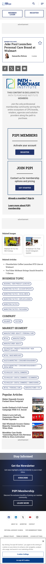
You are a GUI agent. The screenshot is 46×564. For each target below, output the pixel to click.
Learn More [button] (23, 503)
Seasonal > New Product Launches (17, 284)
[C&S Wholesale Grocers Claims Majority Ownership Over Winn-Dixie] (38, 426)
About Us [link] (14, 524)
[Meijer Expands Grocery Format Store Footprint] (38, 400)
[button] (42, 3)
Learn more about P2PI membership (19, 207)
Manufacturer (18, 338)
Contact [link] (32, 524)
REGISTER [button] (24, 152)
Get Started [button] (25, 188)
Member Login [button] (12, 14)
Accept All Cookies (22, 560)
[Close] (43, 541)
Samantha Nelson (19, 56)
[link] (5, 68)
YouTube (18, 321)
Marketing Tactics (11, 304)
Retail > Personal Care (12, 388)
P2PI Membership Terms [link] (33, 530)
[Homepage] (6, 4)
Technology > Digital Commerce (15, 372)
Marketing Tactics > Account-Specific (18, 289)
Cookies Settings (36, 536)
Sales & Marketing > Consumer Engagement (20, 360)
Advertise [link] (23, 524)
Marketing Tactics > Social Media (16, 294)
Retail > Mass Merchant (12, 355)
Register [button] (34, 13)
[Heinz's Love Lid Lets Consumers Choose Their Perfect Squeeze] (38, 417)
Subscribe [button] (23, 477)
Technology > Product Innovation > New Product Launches (19, 349)
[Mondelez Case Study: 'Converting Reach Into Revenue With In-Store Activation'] (38, 434)
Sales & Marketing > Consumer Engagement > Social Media (20, 366)
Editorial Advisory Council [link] (13, 530)
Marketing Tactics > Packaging (15, 309)
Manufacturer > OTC (32, 388)
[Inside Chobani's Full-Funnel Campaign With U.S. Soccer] (38, 408)
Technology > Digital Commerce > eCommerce (20, 377)
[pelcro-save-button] (39, 43)
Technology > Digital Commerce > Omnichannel (21, 383)
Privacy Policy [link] (9, 536)
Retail (6, 338)
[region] (23, 551)
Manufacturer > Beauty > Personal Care (19, 333)
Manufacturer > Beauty (12, 343)
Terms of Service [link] (22, 536)
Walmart (7, 321)
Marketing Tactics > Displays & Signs (17, 299)
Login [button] (21, 198)
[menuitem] (5, 68)
